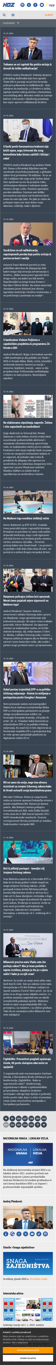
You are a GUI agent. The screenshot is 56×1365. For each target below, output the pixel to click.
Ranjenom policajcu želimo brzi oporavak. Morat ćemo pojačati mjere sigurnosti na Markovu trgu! (26, 600)
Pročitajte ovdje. (39, 1279)
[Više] (5, 1234)
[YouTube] (42, 5)
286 (19, 1118)
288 (31, 1118)
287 (25, 1118)
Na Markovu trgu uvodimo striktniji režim (26, 518)
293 (19, 1124)
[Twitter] (25, 1234)
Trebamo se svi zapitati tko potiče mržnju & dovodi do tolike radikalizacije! (27, 66)
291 (6, 1124)
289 (38, 1118)
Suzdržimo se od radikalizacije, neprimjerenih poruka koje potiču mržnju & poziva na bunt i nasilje (27, 254)
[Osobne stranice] (12, 1234)
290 (44, 1118)
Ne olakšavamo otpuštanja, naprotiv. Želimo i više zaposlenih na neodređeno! (27, 424)
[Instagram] (22, 5)
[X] (29, 5)
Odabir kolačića (28, 1358)
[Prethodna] (12, 1118)
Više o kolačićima (20, 1342)
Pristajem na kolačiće (28, 1350)
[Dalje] (37, 1125)
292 (12, 1124)
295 (31, 1124)
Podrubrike (9, 23)
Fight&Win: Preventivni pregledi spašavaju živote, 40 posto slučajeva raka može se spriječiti (27, 1063)
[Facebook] (35, 5)
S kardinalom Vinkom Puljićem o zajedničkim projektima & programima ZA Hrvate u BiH (26, 344)
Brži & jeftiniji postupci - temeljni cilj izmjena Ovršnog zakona (24, 870)
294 (25, 1124)
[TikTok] (38, 1234)
